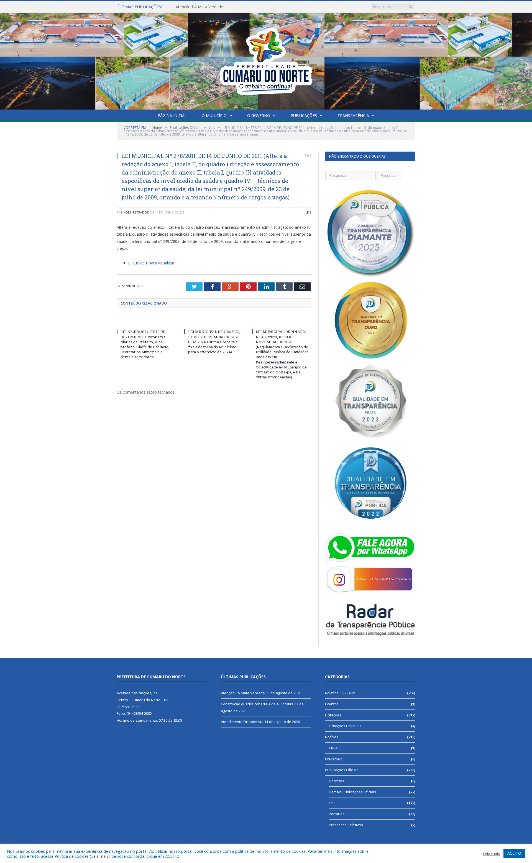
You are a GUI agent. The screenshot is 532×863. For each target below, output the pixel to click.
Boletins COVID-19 (340, 692)
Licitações (333, 715)
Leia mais (99, 856)
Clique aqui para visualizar (151, 263)
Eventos (332, 703)
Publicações (304, 115)
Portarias (336, 813)
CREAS (334, 747)
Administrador (136, 212)
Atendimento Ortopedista (242, 721)
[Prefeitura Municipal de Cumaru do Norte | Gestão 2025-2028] (266, 60)
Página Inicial (172, 115)
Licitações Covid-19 (344, 725)
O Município (214, 115)
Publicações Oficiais (342, 769)
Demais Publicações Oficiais (352, 791)
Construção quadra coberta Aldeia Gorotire (214, 6)
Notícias (331, 736)
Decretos (336, 780)
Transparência (353, 115)
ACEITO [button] (514, 853)
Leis (308, 212)
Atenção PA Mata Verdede (243, 692)
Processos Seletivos (346, 824)
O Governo (258, 115)
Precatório (333, 759)
